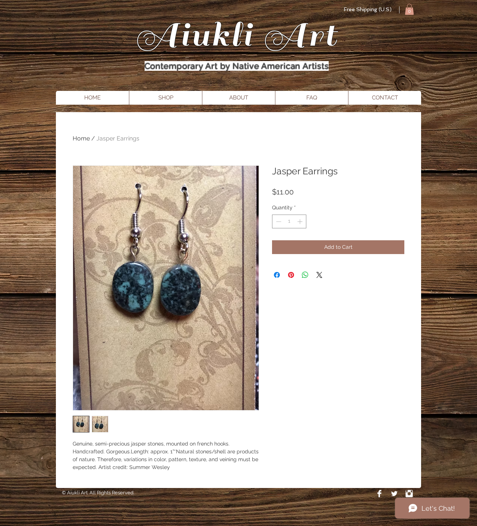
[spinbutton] (289, 221)
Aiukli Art (236, 34)
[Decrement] (277, 221)
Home (81, 138)
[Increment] (300, 221)
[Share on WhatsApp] (305, 274)
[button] (409, 9)
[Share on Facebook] (276, 274)
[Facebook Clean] (379, 493)
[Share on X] (319, 274)
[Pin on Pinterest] (291, 274)
